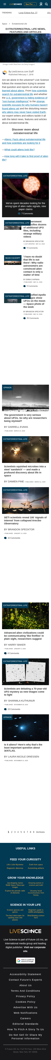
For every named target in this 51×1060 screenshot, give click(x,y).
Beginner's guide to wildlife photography (36, 911)
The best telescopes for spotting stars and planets (15, 918)
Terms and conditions (25, 990)
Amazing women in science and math (35, 884)
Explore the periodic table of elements (15, 892)
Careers (25, 1018)
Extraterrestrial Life (19, 24)
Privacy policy (25, 996)
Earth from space (36, 865)
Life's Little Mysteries (15, 865)
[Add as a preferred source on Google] (25, 960)
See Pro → (30, 4)
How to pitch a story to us (25, 1029)
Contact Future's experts (25, 979)
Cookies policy (25, 1001)
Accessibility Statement (25, 974)
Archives (40, 832)
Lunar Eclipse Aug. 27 (28, 13)
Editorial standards (25, 1024)
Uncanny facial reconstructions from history (36, 893)
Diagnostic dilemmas (15, 868)
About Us (25, 985)
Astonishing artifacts (36, 868)
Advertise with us (25, 1007)
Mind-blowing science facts (35, 917)
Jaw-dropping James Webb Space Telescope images (15, 885)
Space (4, 24)
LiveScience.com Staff (23, 71)
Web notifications (25, 1013)
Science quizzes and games (15, 911)
